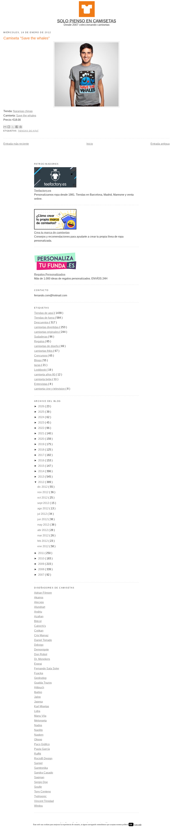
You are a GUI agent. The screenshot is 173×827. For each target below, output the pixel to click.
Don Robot (40, 654)
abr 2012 (43, 530)
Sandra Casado (43, 772)
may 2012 (43, 524)
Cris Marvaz (41, 635)
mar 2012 (43, 535)
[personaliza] (55, 270)
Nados (38, 725)
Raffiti (37, 753)
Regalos (39, 341)
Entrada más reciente (16, 143)
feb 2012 (42, 540)
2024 (41, 417)
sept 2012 (43, 503)
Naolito (38, 730)
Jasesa (38, 701)
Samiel (38, 763)
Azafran (38, 616)
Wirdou (38, 805)
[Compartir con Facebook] (16, 126)
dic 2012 (42, 486)
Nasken (38, 734)
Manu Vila (40, 715)
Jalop (37, 696)
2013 (41, 476)
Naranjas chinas (23, 111)
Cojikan (38, 630)
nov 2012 (43, 492)
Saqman (39, 777)
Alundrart (39, 607)
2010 (41, 558)
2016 (41, 460)
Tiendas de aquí (28, 131)
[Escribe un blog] (8, 126)
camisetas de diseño (46, 346)
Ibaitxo (38, 692)
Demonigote (41, 649)
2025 (41, 411)
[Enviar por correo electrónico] (5, 126)
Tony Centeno (42, 791)
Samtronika (41, 767)
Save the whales (26, 115)
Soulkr (38, 786)
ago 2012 (43, 508)
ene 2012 (43, 546)
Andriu (38, 611)
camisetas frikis (43, 350)
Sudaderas (41, 336)
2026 (41, 406)
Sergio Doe (41, 782)
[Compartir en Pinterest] (20, 126)
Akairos (38, 597)
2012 (41, 482)
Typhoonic (40, 796)
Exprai (38, 663)
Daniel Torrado (43, 640)
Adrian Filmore (43, 592)
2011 (41, 553)
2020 (41, 438)
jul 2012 (42, 513)
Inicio (89, 143)
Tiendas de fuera (44, 317)
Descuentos (41, 322)
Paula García (42, 749)
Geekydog (40, 678)
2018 (41, 449)
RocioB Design (43, 758)
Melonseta (40, 720)
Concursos (41, 355)
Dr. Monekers (42, 659)
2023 (41, 422)
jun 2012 (42, 519)
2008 (41, 569)
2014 (41, 471)
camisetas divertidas (46, 327)
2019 (41, 444)
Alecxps (39, 602)
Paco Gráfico (42, 744)
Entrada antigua (160, 143)
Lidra (37, 711)
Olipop (38, 739)
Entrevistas (41, 384)
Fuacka (38, 673)
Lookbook (40, 369)
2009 (41, 563)
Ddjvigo (38, 644)
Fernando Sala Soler (46, 668)
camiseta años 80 (45, 374)
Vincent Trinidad (44, 801)
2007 (41, 574)
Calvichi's (40, 625)
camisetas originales (46, 331)
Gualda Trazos (43, 682)
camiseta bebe (43, 379)
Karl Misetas (41, 706)
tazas (37, 365)
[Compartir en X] (13, 126)
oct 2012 (42, 497)
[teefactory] (55, 186)
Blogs (38, 360)
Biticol (38, 621)
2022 (41, 428)
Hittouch (39, 687)
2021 (41, 433)
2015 (41, 465)
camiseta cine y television (50, 388)
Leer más (137, 824)
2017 (41, 455)
